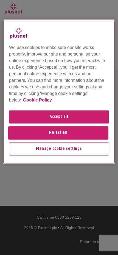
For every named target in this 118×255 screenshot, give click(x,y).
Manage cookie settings (59, 149)
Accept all (59, 117)
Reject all (58, 133)
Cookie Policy (37, 100)
